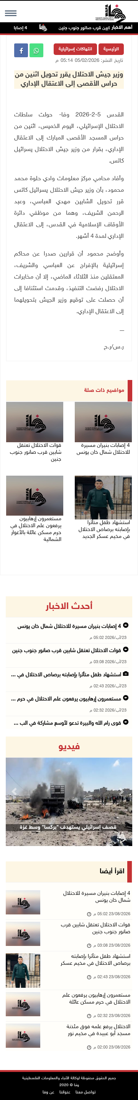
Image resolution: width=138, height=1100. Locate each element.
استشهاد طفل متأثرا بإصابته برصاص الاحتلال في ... (66, 675)
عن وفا (48, 1092)
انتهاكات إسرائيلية (75, 49)
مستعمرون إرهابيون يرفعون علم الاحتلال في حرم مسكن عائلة (96, 998)
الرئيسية (111, 49)
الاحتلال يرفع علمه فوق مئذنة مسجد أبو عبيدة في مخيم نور (98, 1030)
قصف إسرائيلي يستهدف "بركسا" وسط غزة (68, 827)
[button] (15, 791)
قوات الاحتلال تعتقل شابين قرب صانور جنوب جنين (35, 452)
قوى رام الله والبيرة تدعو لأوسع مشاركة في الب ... (67, 723)
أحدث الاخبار (69, 606)
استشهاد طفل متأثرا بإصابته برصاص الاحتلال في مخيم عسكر (95, 960)
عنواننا (65, 1092)
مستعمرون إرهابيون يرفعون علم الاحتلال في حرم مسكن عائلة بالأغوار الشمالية (35, 529)
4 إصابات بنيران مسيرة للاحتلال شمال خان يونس (103, 449)
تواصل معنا (85, 1092)
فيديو (69, 747)
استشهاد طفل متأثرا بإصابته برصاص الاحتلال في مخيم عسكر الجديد (104, 529)
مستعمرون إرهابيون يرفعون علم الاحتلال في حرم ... (66, 699)
